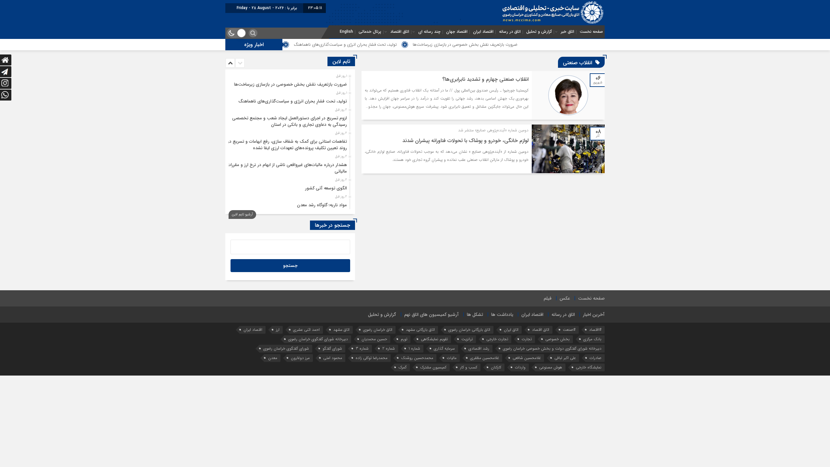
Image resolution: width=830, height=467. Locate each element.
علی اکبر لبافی (565, 358)
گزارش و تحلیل (539, 32)
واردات (520, 367)
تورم (404, 339)
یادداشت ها (502, 314)
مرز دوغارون (300, 358)
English (346, 32)
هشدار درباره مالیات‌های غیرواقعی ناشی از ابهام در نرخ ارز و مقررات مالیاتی (287, 168)
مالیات (451, 358)
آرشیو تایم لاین (242, 214)
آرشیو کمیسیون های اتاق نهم (431, 314)
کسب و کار (468, 367)
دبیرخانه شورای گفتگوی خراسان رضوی (318, 339)
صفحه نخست (591, 32)
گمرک (402, 367)
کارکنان (496, 367)
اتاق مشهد (341, 330)
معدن (272, 358)
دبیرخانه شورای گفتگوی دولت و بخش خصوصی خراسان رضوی (552, 348)
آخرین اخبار (594, 314)
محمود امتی (332, 358)
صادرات (595, 358)
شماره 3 (362, 348)
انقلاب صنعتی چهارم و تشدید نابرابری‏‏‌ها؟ (485, 79)
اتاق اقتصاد (399, 32)
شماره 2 (388, 348)
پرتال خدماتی (370, 32)
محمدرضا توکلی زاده (371, 358)
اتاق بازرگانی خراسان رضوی (469, 330)
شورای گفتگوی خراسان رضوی (286, 348)
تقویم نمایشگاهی (434, 339)
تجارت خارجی (497, 339)
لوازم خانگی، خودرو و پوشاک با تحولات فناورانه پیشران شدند (465, 141)
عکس (565, 298)
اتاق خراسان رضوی (377, 330)
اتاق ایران (511, 330)
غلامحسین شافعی (527, 358)
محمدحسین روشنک (417, 358)
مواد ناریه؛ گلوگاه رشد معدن (322, 205)
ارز (277, 330)
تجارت (527, 339)
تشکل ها (475, 314)
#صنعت (569, 330)
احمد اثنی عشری (306, 330)
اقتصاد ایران (483, 32)
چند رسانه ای (429, 32)
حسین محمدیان (374, 339)
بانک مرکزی (592, 339)
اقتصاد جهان (457, 32)
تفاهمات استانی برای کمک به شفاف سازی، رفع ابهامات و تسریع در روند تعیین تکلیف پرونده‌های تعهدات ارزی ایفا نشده (287, 144)
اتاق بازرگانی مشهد (420, 330)
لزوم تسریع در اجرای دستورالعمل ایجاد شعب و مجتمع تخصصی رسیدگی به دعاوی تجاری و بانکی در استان (289, 121)
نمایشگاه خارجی (588, 367)
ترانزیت (467, 339)
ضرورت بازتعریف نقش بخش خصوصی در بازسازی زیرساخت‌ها (490, 44)
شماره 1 (414, 348)
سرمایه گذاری (444, 348)
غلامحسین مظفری (484, 358)
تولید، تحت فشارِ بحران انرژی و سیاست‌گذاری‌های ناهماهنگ (370, 44)
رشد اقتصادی (478, 348)
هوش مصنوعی (550, 367)
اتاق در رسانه (510, 32)
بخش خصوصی (557, 339)
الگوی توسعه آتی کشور (326, 188)
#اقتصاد (595, 330)
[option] (289, 82)
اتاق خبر (567, 32)
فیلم (547, 298)
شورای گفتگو (332, 348)
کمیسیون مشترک (433, 367)
